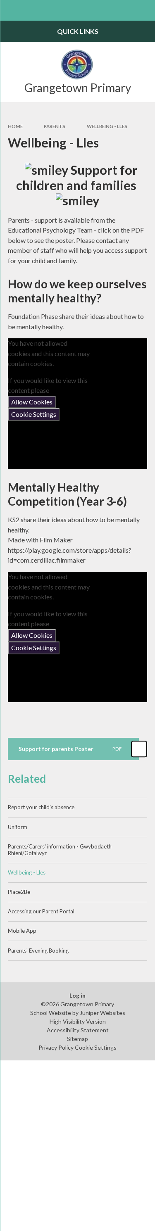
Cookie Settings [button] (96, 1047)
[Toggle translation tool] (124, 10)
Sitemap (77, 1038)
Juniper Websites (102, 1012)
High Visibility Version (78, 1021)
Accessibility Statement (78, 1030)
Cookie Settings (33, 414)
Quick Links (77, 31)
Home (15, 126)
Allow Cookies (31, 402)
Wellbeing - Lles (107, 126)
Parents (54, 126)
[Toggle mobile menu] (10, 10)
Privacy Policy (56, 1047)
